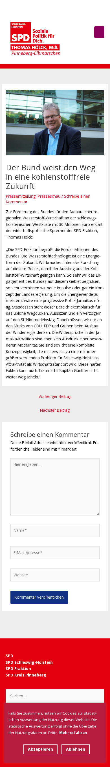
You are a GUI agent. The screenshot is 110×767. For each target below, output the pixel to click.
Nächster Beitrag (55, 410)
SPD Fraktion (18, 668)
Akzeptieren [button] (40, 749)
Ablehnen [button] (75, 749)
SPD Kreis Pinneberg (26, 675)
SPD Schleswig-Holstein (29, 662)
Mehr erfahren (73, 732)
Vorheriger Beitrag (55, 396)
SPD (9, 655)
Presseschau (49, 196)
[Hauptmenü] (99, 32)
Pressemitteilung (21, 196)
